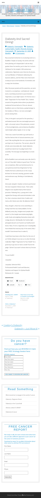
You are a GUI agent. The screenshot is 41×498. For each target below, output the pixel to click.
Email (5, 461)
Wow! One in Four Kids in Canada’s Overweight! (27, 295)
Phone (6, 469)
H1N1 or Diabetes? (10, 304)
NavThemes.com (29, 495)
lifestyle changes (27, 49)
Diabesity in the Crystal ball (14, 403)
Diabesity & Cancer (11, 412)
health (17, 49)
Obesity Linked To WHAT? (13, 408)
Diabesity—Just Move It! (26, 328)
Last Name (7, 454)
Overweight (18, 46)
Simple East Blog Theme (14, 495)
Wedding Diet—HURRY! (11, 295)
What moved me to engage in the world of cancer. (20, 395)
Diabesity (17, 26)
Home (4, 26)
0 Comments (20, 53)
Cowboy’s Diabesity (12, 325)
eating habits (10, 49)
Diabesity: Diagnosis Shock (14, 399)
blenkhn (8, 53)
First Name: (7, 446)
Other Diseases (10, 26)
